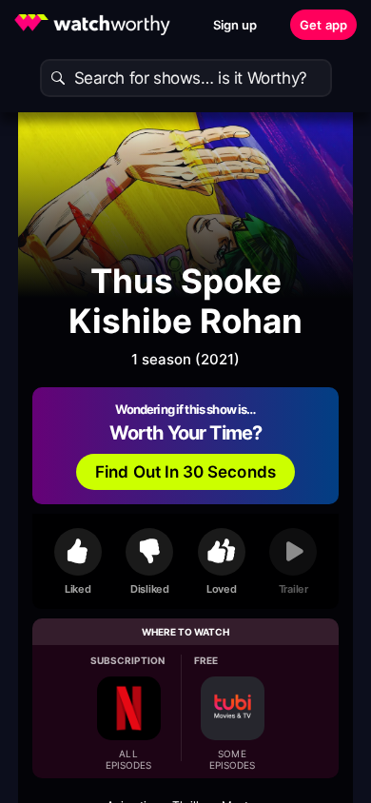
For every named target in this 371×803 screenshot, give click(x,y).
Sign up (235, 24)
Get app (323, 24)
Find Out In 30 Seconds (185, 471)
